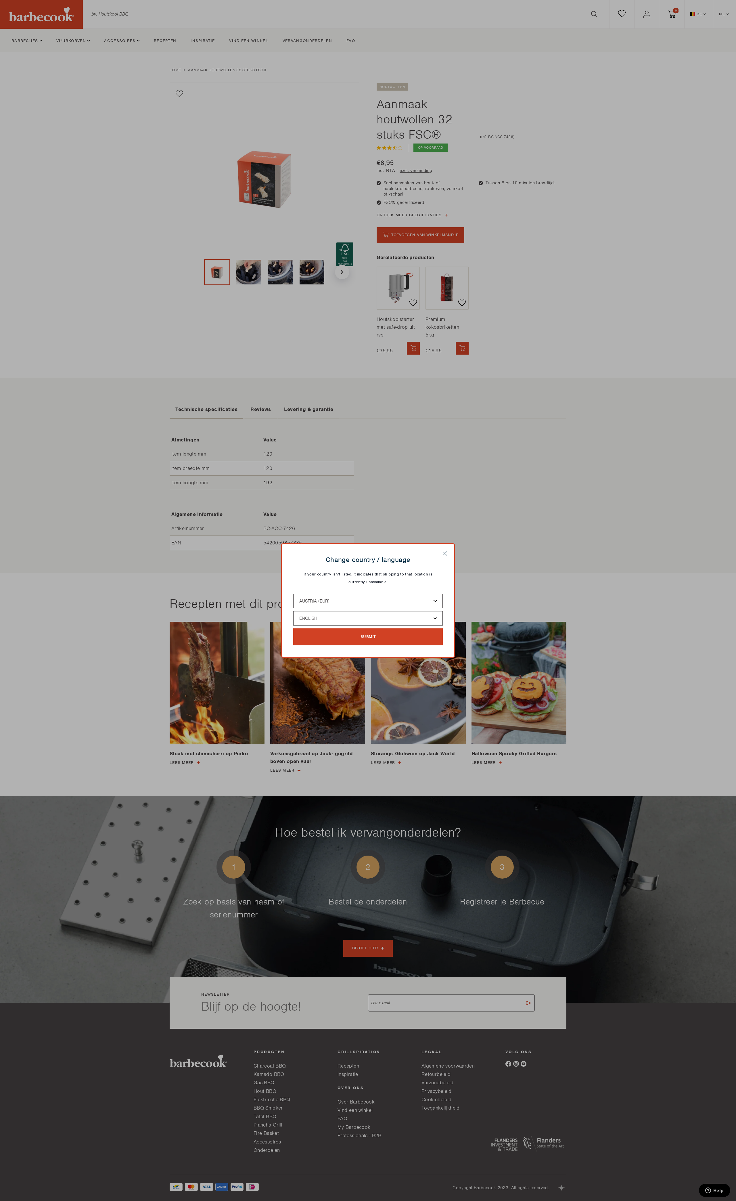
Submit (368, 636)
